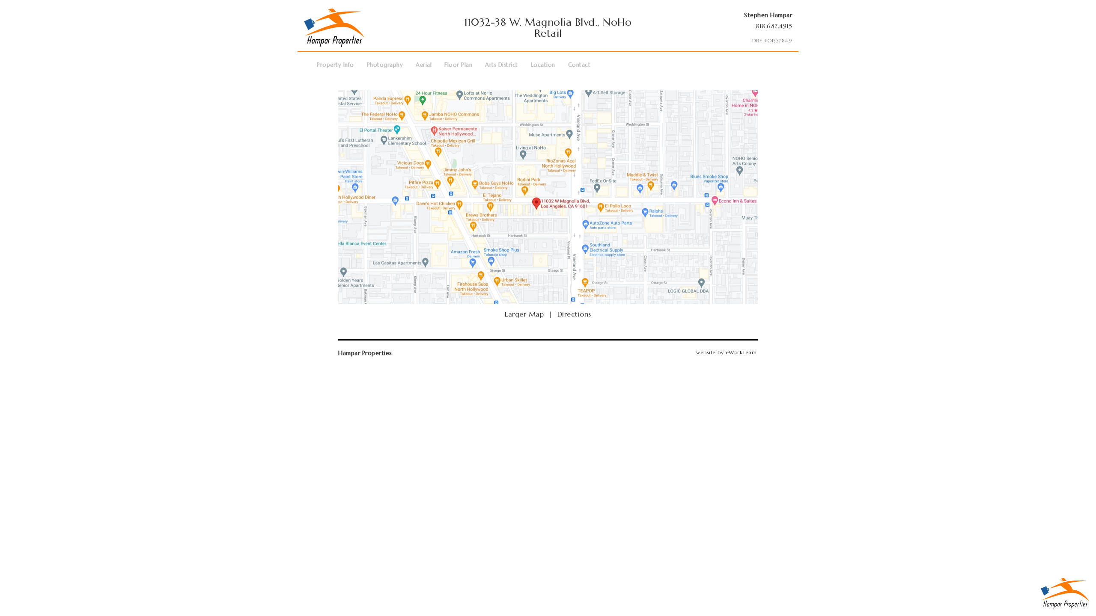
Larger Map (524, 314)
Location (543, 64)
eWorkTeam (741, 352)
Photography (385, 64)
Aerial (424, 64)
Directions (574, 314)
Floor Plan (458, 64)
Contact (579, 64)
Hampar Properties (365, 353)
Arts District (501, 64)
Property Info (335, 64)
